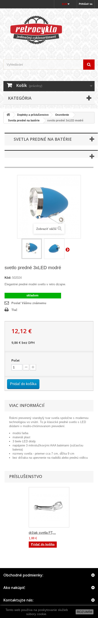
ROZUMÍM (84, 612)
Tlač (14, 310)
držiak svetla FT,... (42, 532)
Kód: (8, 277)
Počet (15, 360)
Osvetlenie (62, 114)
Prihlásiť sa (85, 3)
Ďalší (68, 249)
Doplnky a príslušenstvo (33, 114)
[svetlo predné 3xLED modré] (32, 249)
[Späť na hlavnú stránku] (8, 115)
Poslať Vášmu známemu (28, 303)
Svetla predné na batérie (22, 120)
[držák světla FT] (49, 507)
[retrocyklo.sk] (49, 30)
